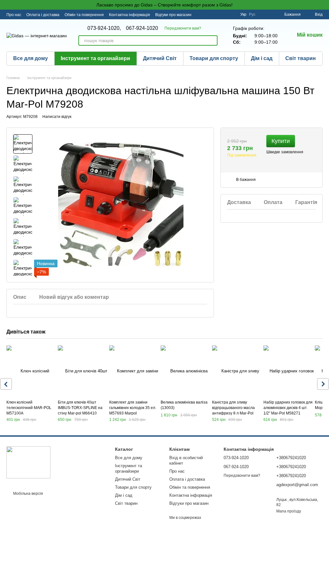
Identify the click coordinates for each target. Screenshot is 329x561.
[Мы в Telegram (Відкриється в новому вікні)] (223, 14)
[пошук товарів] (212, 40)
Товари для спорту (214, 58)
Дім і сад (261, 58)
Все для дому (30, 58)
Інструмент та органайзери (95, 58)
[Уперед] (323, 384)
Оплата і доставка (42, 15)
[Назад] (6, 384)
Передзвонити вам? (182, 28)
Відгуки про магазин (173, 15)
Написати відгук (56, 116)
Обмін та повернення (84, 15)
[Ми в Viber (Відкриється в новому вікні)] (215, 14)
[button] (324, 5)
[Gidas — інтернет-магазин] (28, 462)
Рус (252, 14)
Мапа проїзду (288, 511)
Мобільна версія (27, 493)
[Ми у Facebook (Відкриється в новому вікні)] (200, 14)
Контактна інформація (129, 15)
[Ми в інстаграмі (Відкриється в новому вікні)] (208, 14)
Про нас (13, 15)
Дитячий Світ (160, 58)
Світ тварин (300, 58)
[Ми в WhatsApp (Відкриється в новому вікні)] (231, 14)
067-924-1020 (142, 28)
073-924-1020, (104, 28)
